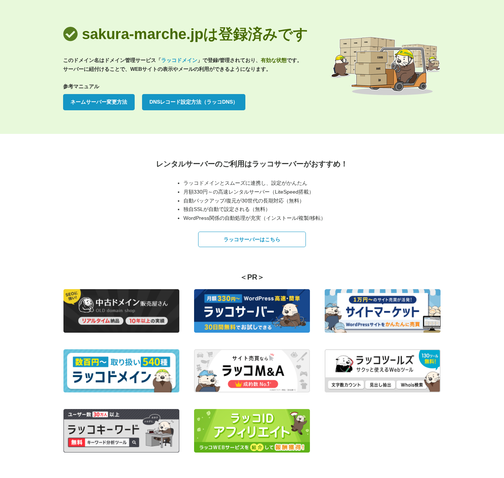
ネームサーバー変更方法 (98, 102)
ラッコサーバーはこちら (252, 239)
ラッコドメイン (179, 60)
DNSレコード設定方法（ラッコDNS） (193, 102)
